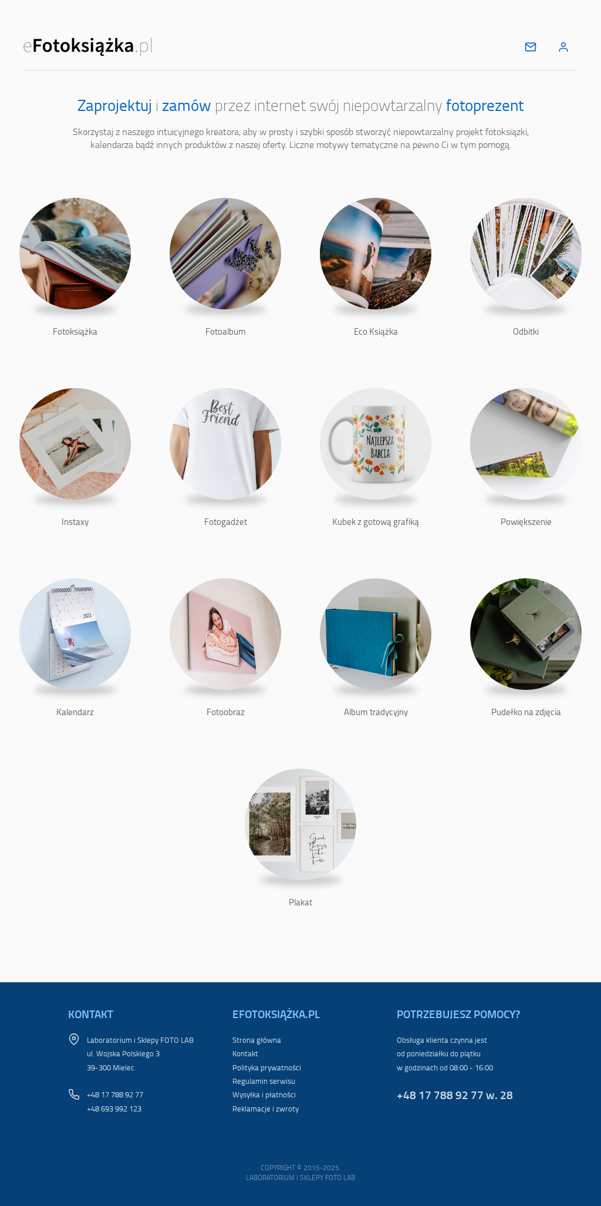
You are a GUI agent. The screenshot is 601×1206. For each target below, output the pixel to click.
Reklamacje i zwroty (265, 1108)
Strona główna (256, 1040)
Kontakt (245, 1053)
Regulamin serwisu (263, 1081)
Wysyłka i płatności (264, 1094)
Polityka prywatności (266, 1067)
